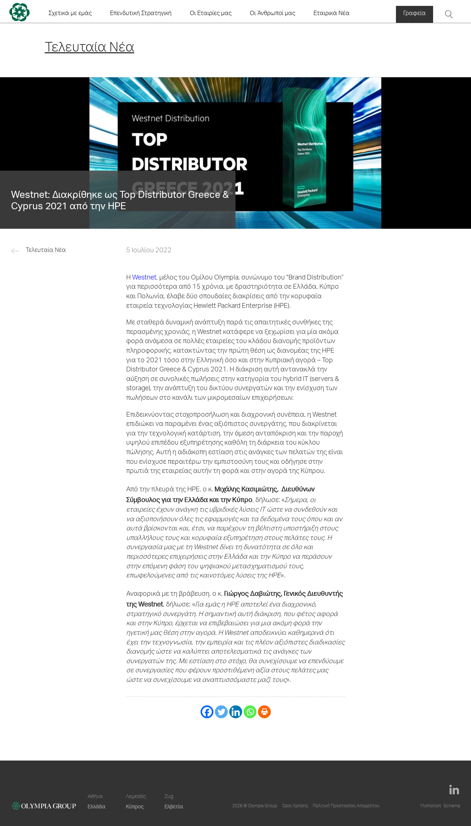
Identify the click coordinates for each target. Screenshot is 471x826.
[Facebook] (207, 711)
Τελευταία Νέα (46, 251)
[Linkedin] (235, 711)
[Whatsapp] (250, 711)
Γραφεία (414, 14)
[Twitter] (221, 711)
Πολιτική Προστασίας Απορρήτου (346, 806)
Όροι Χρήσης (295, 806)
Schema (451, 806)
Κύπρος (135, 806)
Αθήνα (95, 797)
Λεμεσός (136, 797)
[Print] (264, 711)
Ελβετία (173, 806)
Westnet (144, 278)
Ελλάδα (96, 806)
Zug (168, 797)
